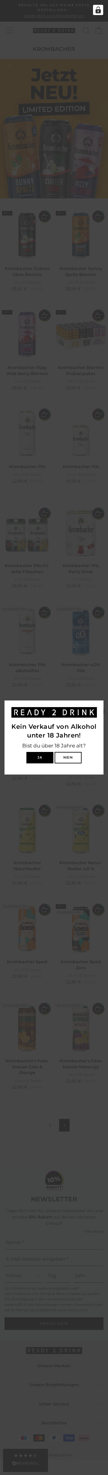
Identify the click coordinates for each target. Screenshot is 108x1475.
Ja (40, 757)
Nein (68, 757)
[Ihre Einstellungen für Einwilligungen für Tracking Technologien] (98, 10)
